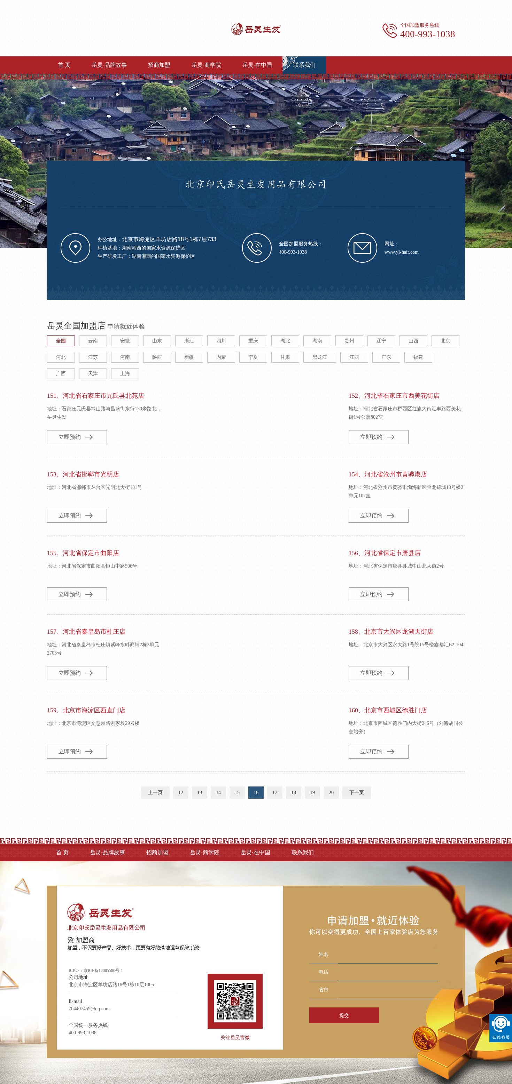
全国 (61, 340)
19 (312, 792)
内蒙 (221, 357)
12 (180, 792)
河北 (61, 357)
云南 (93, 340)
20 (331, 792)
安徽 (125, 340)
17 (274, 792)
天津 (93, 373)
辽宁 (381, 340)
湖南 (317, 340)
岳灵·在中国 (257, 65)
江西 (354, 357)
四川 (221, 340)
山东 (157, 340)
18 (293, 792)
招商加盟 (159, 65)
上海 (125, 373)
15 (237, 792)
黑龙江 (319, 357)
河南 (125, 357)
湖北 (285, 340)
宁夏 (253, 357)
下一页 (356, 792)
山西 (413, 340)
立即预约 (70, 437)
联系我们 (304, 65)
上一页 (155, 792)
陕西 (157, 357)
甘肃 (285, 357)
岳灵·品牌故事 (109, 65)
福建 (418, 357)
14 (218, 792)
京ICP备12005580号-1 (103, 970)
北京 (445, 340)
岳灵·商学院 (206, 65)
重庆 (253, 340)
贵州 (349, 340)
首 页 (64, 65)
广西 (61, 373)
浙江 (189, 340)
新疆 (189, 357)
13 (199, 792)
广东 (386, 357)
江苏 (93, 357)
